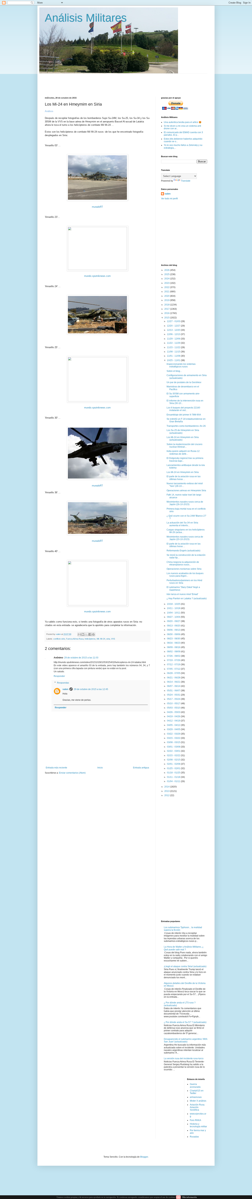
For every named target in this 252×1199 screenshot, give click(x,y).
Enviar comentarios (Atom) (72, 773)
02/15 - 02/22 (174, 755)
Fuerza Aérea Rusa (75, 639)
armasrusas (196, 1097)
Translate (185, 181)
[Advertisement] (134, 82)
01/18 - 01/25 (174, 772)
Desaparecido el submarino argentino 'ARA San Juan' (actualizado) (185, 1040)
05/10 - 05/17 (174, 703)
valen (65, 689)
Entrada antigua (141, 767)
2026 (167, 270)
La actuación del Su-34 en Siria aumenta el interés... (182, 524)
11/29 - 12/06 (174, 338)
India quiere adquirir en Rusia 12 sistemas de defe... (183, 452)
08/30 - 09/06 (174, 634)
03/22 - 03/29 (174, 734)
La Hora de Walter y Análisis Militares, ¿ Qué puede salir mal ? (183, 948)
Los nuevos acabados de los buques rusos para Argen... (185, 574)
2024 (167, 278)
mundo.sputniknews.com (97, 276)
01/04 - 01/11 (174, 781)
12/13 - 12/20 (174, 330)
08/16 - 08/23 (174, 643)
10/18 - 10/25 (174, 604)
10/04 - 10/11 (174, 612)
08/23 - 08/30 (174, 638)
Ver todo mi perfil (169, 198)
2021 (167, 291)
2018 (167, 304)
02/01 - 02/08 (174, 764)
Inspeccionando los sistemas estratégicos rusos (181, 365)
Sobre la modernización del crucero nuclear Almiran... (184, 445)
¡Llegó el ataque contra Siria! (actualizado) (185, 966)
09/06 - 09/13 (174, 630)
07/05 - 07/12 (174, 669)
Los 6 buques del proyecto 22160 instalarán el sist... (183, 409)
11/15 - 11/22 (174, 347)
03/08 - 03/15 (174, 742)
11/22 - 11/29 (174, 343)
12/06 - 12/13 (174, 334)
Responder (59, 676)
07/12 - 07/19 (174, 664)
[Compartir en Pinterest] (93, 634)
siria (108, 639)
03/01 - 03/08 (174, 746)
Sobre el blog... (174, 371)
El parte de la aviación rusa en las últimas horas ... (184, 477)
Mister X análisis (198, 1101)
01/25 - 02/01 (174, 768)
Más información (189, 1197)
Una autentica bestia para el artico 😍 (182, 122)
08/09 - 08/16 (174, 647)
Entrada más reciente (56, 767)
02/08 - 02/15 (174, 759)
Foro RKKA (195, 1120)
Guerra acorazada (195, 1085)
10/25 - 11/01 (174, 360)
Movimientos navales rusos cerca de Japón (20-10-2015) (185, 538)
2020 (167, 296)
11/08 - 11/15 (174, 351)
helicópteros (90, 639)
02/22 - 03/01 (174, 751)
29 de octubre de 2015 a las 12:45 (91, 689)
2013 (167, 791)
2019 (167, 300)
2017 (167, 309)
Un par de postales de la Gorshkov (184, 382)
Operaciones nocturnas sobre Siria (184, 569)
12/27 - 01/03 (174, 321)
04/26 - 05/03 (174, 712)
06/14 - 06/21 (174, 682)
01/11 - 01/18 (174, 777)
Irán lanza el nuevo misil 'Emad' (182, 594)
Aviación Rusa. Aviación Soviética (197, 1107)
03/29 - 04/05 (174, 729)
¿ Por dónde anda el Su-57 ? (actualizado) (185, 1022)
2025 (167, 274)
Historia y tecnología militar (198, 1125)
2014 (167, 786)
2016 (167, 313)
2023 (167, 283)
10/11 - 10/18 (174, 608)
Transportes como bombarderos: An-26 (186, 426)
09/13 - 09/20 (174, 625)
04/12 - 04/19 (174, 720)
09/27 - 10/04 (174, 617)
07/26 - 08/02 (174, 656)
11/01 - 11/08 (174, 356)
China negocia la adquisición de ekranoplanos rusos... (183, 563)
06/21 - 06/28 (174, 677)
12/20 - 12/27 (174, 325)
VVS (113, 639)
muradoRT (97, 206)
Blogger (144, 1157)
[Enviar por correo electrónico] (79, 634)
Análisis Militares (86, 18)
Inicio (100, 767)
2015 (167, 317)
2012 (167, 795)
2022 (167, 287)
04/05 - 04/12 (174, 725)
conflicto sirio (59, 639)
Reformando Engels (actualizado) (183, 550)
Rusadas (194, 1136)
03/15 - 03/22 (174, 738)
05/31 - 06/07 (174, 690)
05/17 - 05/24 (174, 699)
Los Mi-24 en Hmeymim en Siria (183, 472)
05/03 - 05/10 (174, 707)
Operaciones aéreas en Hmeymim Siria (186, 490)
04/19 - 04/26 (174, 716)
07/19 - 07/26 (174, 660)
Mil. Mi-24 (101, 639)
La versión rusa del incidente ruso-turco (183, 1058)
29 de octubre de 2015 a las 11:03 (81, 657)
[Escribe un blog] (83, 634)
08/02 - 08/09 (174, 651)
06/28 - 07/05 (174, 673)
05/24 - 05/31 (174, 695)
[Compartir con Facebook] (90, 634)
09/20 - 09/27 (174, 621)
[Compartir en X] (86, 634)
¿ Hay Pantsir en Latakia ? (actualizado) (187, 598)
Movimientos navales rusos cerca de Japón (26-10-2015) (185, 503)
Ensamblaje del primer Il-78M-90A (184, 414)
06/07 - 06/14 (174, 686)
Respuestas (63, 682)
